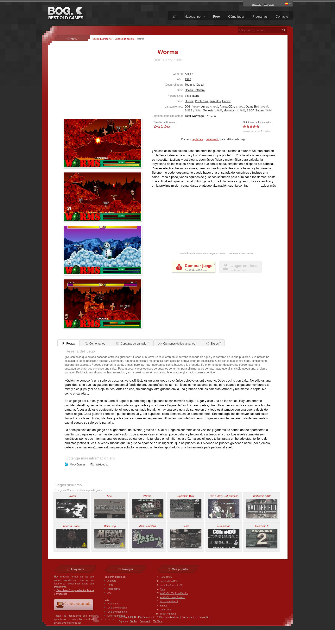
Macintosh (230, 110)
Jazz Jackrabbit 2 (169, 601)
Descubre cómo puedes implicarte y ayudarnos (74, 592)
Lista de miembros (117, 611)
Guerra (189, 101)
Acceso (256, 4)
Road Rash (166, 576)
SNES (189, 110)
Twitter (133, 621)
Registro (269, 4)
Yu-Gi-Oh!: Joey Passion (172, 597)
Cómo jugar (236, 16)
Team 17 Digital (194, 84)
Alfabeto (111, 580)
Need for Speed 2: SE (171, 585)
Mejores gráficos (116, 615)
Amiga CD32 (227, 106)
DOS (188, 106)
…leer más (268, 185)
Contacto (282, 16)
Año (109, 592)
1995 (188, 79)
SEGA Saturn (255, 110)
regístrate (198, 139)
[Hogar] (174, 16)
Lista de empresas (117, 607)
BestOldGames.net (102, 38)
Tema (110, 584)
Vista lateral (192, 95)
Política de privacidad (167, 617)
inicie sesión (212, 139)
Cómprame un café (77, 603)
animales (215, 101)
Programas (260, 16)
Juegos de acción (124, 38)
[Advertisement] (87, 92)
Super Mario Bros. (169, 581)
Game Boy (252, 106)
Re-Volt (163, 605)
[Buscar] (284, 30)
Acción (189, 74)
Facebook (145, 621)
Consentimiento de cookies (196, 617)
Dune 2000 (166, 609)
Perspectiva (113, 588)
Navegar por (193, 16)
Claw (162, 589)
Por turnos (201, 101)
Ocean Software (195, 90)
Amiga (205, 106)
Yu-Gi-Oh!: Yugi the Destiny (174, 593)
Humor (226, 101)
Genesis (208, 110)
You (157, 621)
